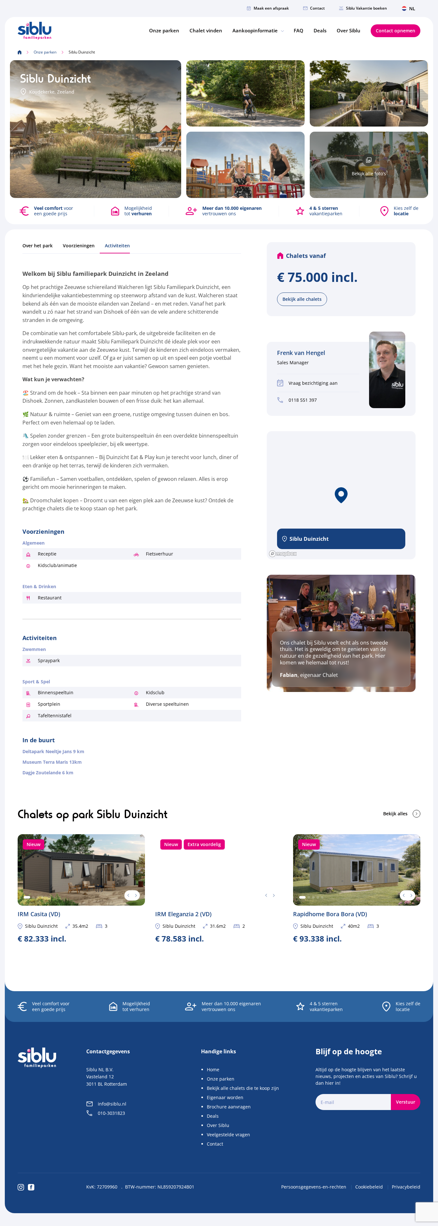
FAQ (298, 30)
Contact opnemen (395, 31)
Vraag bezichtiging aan (313, 383)
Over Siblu (348, 30)
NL (412, 8)
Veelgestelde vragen (228, 1134)
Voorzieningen (79, 246)
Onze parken (164, 30)
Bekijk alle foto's (369, 173)
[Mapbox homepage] (283, 553)
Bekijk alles (395, 813)
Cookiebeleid (369, 1187)
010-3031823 (111, 1113)
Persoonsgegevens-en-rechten (314, 1187)
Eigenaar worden (225, 1097)
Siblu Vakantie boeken (366, 8)
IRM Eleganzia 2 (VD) (218, 888)
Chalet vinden (206, 30)
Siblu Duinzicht (41, 926)
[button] (341, 495)
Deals (320, 30)
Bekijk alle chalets (302, 299)
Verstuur (405, 1102)
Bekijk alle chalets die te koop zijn (243, 1088)
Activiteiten (117, 246)
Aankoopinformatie (255, 30)
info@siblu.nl (112, 1104)
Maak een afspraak (271, 8)
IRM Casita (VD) (81, 888)
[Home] (34, 31)
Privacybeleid (406, 1187)
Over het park (37, 246)
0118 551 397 (303, 400)
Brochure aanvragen (229, 1107)
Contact (317, 8)
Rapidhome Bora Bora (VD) (356, 888)
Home (213, 1069)
